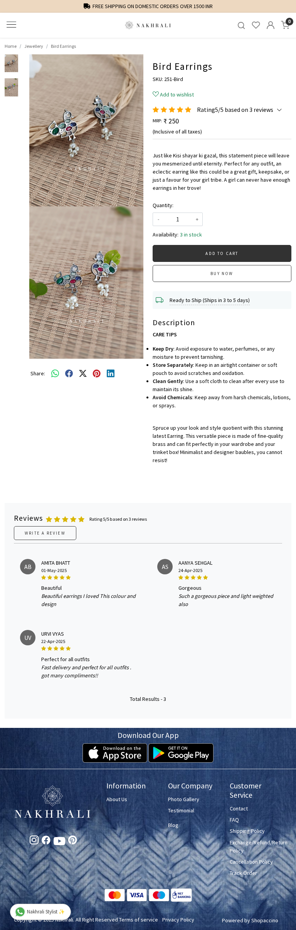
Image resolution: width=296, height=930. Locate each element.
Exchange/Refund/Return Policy (256, 846)
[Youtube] (59, 842)
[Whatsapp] (55, 374)
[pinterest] (97, 374)
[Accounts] (270, 25)
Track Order (243, 872)
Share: (37, 373)
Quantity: (163, 205)
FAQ (234, 819)
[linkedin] (111, 374)
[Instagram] (34, 842)
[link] (241, 25)
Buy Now (221, 273)
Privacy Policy (178, 919)
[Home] (148, 25)
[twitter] (83, 374)
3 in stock (191, 234)
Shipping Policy (247, 830)
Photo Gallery (183, 799)
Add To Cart (221, 253)
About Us (116, 799)
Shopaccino (264, 920)
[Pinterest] (73, 842)
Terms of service (138, 919)
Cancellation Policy (251, 861)
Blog (173, 825)
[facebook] (69, 374)
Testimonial (181, 810)
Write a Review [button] (45, 533)
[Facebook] (46, 842)
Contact (239, 808)
